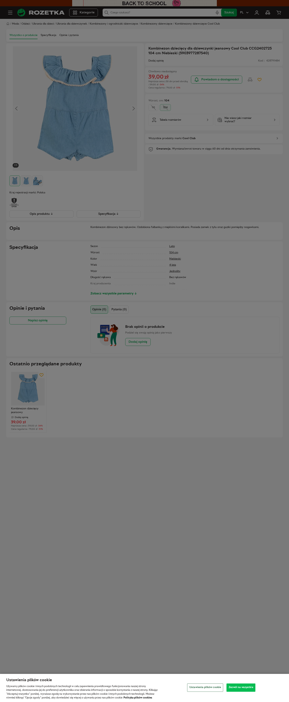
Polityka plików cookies (137, 698)
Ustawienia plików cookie (205, 687)
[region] (144, 688)
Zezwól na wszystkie (241, 687)
